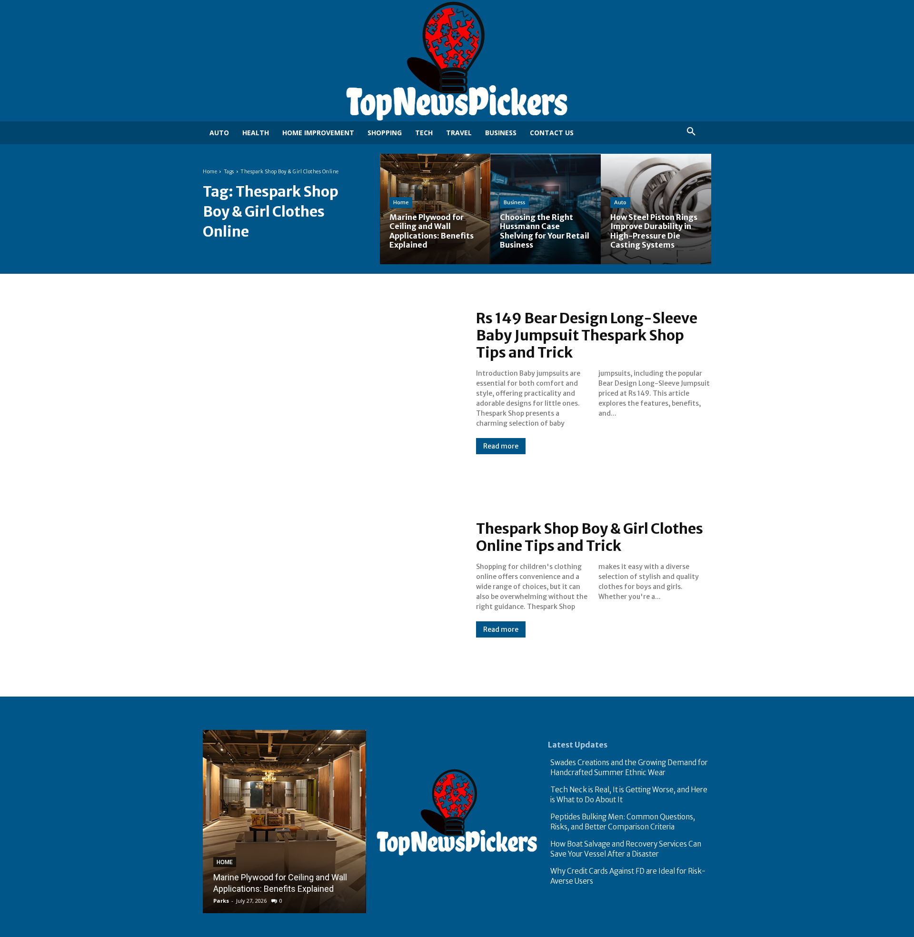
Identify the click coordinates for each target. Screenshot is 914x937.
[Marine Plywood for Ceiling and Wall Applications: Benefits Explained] (435, 209)
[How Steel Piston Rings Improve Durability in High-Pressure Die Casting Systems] (656, 209)
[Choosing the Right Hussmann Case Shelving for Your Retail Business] (545, 209)
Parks (221, 900)
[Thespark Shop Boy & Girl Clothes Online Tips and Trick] (330, 579)
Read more (500, 446)
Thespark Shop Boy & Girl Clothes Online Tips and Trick (589, 537)
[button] (691, 131)
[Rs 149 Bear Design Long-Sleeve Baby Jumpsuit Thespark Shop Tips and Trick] (330, 382)
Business (514, 202)
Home (210, 172)
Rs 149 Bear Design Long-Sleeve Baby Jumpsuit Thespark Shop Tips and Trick (586, 335)
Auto (620, 202)
